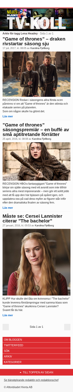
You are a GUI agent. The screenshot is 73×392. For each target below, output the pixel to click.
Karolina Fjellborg (39, 48)
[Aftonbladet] (15, 4)
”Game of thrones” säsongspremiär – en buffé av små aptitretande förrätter (36, 129)
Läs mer (8, 116)
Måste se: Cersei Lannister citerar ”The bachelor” (32, 218)
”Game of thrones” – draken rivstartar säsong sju (34, 41)
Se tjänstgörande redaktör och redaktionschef (31, 380)
